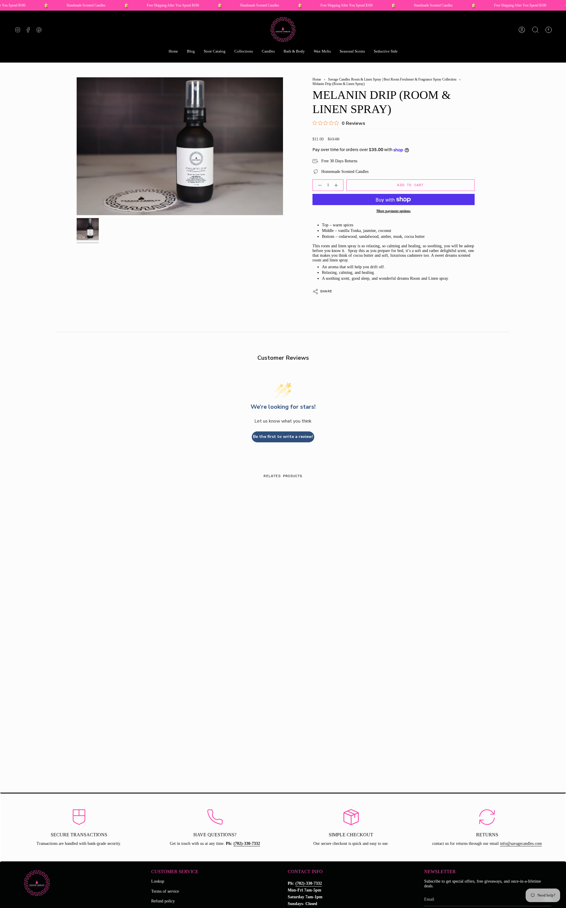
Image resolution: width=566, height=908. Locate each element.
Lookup (157, 881)
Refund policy (163, 901)
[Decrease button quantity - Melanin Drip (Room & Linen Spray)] (318, 185)
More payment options (393, 211)
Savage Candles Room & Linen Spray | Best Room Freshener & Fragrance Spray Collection (392, 79)
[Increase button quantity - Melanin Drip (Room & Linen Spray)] (337, 185)
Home (316, 79)
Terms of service (165, 891)
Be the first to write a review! (283, 436)
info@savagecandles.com (521, 843)
